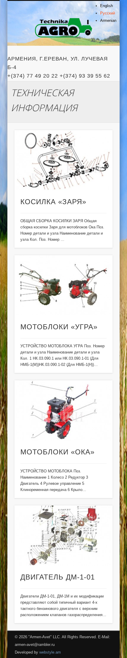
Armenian (108, 20)
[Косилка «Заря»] (63, 160)
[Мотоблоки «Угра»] (63, 285)
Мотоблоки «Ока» (57, 452)
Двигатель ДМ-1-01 (57, 577)
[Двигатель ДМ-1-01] (63, 535)
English (106, 6)
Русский (107, 13)
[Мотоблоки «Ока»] (63, 410)
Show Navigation (98, 53)
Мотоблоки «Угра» (58, 327)
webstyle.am (50, 652)
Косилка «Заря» (53, 202)
